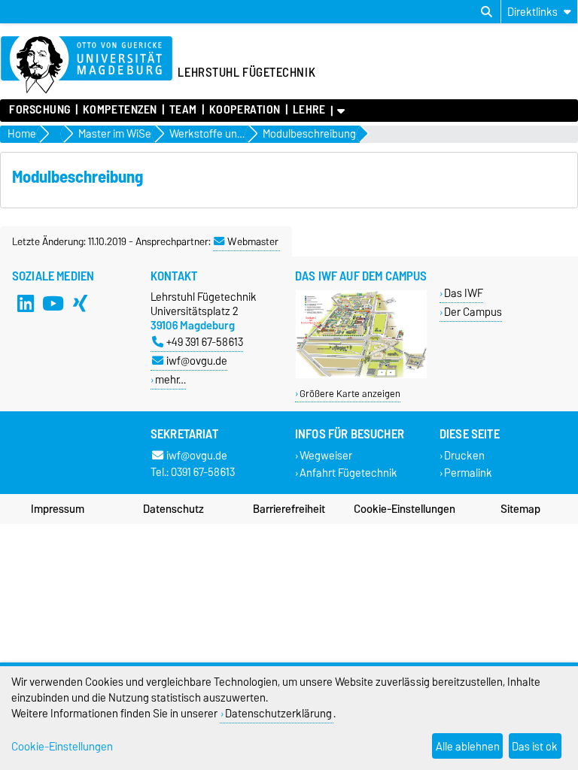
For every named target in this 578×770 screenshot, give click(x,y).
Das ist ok (535, 746)
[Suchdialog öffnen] (486, 12)
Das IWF (463, 292)
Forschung (40, 110)
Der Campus (473, 311)
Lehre (309, 110)
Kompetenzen (120, 110)
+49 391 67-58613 (204, 341)
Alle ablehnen (468, 746)
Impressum (57, 509)
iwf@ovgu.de (196, 360)
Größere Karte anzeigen (350, 394)
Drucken (464, 456)
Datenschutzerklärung (278, 713)
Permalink (468, 473)
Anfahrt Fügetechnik (348, 473)
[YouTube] (52, 303)
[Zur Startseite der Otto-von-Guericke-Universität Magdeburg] (86, 65)
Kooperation (245, 110)
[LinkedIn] (25, 303)
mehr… (170, 379)
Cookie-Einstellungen (404, 509)
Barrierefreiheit (289, 509)
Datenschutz (173, 509)
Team (183, 110)
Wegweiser (326, 456)
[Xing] (79, 303)
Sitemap (520, 509)
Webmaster (252, 241)
